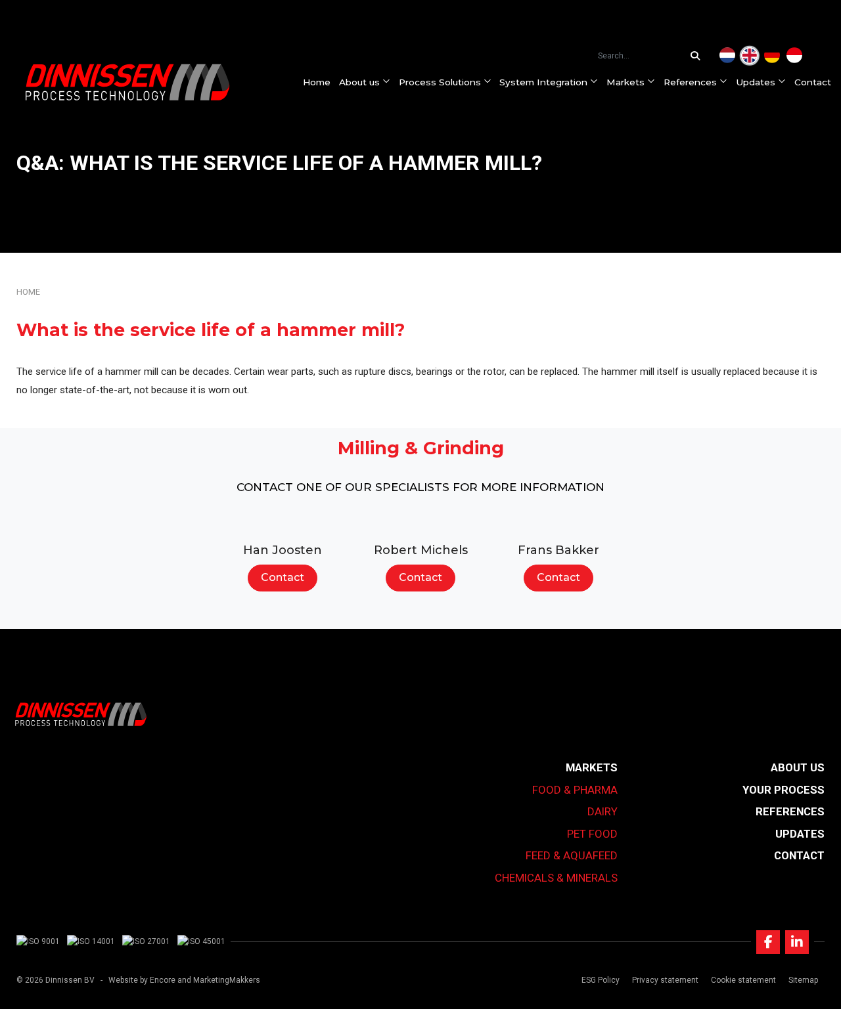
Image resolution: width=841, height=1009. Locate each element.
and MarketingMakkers (218, 980)
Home (316, 82)
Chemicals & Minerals (556, 877)
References (690, 82)
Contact (812, 82)
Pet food (592, 833)
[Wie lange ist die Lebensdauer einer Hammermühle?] (772, 56)
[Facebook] (768, 942)
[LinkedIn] (797, 942)
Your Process (783, 789)
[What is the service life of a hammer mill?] (750, 56)
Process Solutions (440, 82)
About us (359, 82)
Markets (625, 82)
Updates (755, 82)
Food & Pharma (575, 789)
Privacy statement (665, 980)
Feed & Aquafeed (572, 855)
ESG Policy (600, 980)
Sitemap (803, 980)
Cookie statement (743, 980)
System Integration (543, 82)
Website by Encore (141, 980)
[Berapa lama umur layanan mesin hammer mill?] (794, 56)
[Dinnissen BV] (127, 82)
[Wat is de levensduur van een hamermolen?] (727, 56)
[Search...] (698, 56)
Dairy (602, 811)
